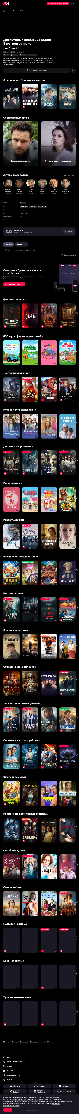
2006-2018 (11, 52)
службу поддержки (31, 1110)
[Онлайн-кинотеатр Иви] (6, 3)
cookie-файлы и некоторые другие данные (27, 1099)
